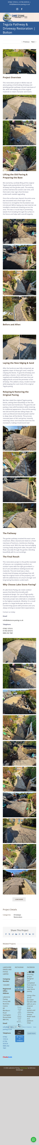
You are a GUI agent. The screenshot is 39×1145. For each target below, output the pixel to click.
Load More (19, 899)
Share (34, 1027)
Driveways (17, 915)
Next (33, 42)
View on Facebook (27, 1027)
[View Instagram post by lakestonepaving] (22, 1003)
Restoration (18, 917)
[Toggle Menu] (25, 17)
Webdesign (23, 1068)
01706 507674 (24, 2)
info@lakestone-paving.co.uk (19, 4)
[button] (4, 953)
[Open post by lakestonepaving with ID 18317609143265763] (19, 988)
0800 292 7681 (8, 633)
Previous (26, 42)
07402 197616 (13, 2)
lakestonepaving (19, 974)
